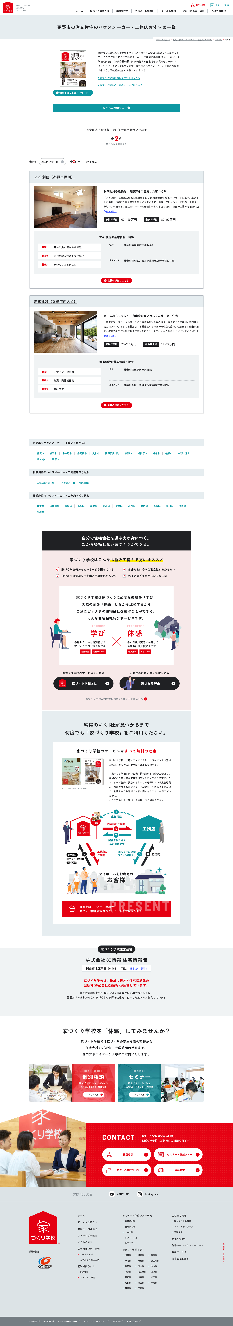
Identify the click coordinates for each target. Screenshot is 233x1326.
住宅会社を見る (180, 1258)
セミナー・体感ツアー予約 (137, 1215)
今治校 (154, 1282)
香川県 (169, 506)
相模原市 (142, 453)
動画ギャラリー (180, 1252)
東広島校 (142, 1271)
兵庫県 (93, 506)
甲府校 (128, 1260)
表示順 (32, 161)
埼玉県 (40, 506)
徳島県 (182, 506)
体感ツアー (130, 1243)
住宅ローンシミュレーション (188, 1245)
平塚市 (55, 459)
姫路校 (141, 1260)
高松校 (128, 1282)
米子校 (154, 1277)
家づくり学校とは (87, 1222)
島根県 (157, 506)
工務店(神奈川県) (46, 482)
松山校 (141, 1282)
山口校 (154, 1271)
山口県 (131, 506)
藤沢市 (40, 453)
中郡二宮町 (184, 453)
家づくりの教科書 (182, 1221)
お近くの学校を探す (134, 1249)
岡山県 (106, 506)
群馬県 (68, 506)
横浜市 (53, 453)
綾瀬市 (168, 453)
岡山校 (141, 1266)
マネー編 (129, 1232)
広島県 (119, 506)
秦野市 (128, 453)
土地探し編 (130, 1226)
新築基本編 (130, 1221)
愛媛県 (40, 512)
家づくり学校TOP (163, 39)
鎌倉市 (156, 453)
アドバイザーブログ (183, 1226)
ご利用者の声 (86, 1254)
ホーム (81, 1215)
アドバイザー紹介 (87, 1235)
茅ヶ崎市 (41, 459)
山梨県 (80, 506)
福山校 (154, 1266)
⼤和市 (96, 453)
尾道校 (128, 1271)
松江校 (128, 1277)
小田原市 (67, 453)
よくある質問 (85, 1242)
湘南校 (141, 1255)
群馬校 (154, 1255)
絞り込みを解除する (116, 144)
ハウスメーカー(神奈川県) (75, 482)
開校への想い (179, 1238)
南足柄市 (82, 453)
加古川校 (155, 1260)
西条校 (128, 1288)
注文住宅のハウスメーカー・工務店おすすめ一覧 (192, 39)
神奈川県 (218, 39)
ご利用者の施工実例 (89, 1259)
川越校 (128, 1255)
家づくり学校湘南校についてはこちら (120, 77)
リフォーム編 (131, 1237)
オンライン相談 (87, 1277)
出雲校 (141, 1277)
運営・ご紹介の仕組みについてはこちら (121, 85)
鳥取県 (144, 506)
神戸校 (128, 1266)
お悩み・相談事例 (87, 1228)
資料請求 (178, 1232)
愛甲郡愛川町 (112, 453)
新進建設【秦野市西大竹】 (55, 301)
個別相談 (84, 1271)
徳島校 (141, 1288)
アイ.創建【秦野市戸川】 (54, 176)
